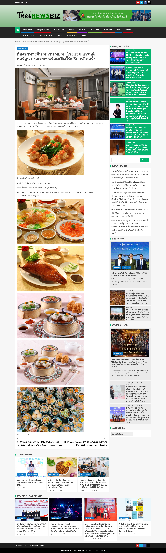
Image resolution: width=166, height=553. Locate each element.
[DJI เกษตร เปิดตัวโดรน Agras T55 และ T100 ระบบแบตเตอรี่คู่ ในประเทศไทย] (130, 256)
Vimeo (26, 545)
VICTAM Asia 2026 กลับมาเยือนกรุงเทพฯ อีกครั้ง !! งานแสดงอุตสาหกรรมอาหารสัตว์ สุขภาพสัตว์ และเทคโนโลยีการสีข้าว (137, 315)
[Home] (18, 29)
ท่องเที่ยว (128, 30)
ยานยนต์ (82, 30)
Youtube (19, 545)
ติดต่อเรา (85, 35)
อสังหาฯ (71, 30)
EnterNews (90, 550)
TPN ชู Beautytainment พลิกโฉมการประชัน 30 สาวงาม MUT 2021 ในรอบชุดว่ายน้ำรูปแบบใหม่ (85, 442)
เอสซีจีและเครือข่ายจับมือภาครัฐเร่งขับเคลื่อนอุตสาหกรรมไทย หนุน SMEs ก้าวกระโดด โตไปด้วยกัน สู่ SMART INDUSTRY (137, 132)
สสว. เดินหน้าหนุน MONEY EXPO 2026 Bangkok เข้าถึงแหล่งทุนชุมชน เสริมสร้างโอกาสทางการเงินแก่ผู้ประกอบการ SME (137, 57)
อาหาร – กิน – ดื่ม (29, 35)
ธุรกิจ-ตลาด (27, 30)
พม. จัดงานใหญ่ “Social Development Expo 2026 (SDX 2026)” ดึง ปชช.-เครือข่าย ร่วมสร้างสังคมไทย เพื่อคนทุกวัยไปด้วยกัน (129, 185)
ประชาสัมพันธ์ (72, 35)
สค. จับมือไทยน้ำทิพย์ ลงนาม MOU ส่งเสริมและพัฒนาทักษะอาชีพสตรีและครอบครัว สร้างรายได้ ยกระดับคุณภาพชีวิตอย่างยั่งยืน (129, 174)
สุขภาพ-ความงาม (46, 35)
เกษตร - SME (126, 267)
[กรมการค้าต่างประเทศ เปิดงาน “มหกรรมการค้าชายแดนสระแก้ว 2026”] (30, 467)
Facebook (34, 545)
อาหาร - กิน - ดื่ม (22, 48)
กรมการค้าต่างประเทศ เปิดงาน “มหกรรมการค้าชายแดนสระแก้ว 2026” (30, 482)
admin (20, 65)
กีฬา (118, 30)
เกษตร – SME (94, 30)
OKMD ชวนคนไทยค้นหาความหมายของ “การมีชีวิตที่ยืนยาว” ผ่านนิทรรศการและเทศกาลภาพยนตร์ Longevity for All (130, 213)
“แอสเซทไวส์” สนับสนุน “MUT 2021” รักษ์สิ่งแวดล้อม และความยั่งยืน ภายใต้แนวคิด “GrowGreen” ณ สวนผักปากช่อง (39, 442)
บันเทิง (60, 35)
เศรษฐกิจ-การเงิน (43, 30)
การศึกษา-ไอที (59, 30)
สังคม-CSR (108, 30)
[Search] (148, 32)
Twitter (43, 545)
